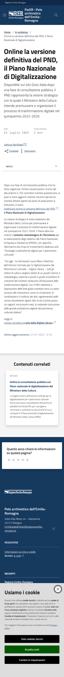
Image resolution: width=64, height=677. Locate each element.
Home (7, 32)
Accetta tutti (32, 649)
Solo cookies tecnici (32, 639)
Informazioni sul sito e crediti (20, 552)
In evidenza (21, 32)
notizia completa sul (28, 323)
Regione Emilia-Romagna (15, 2)
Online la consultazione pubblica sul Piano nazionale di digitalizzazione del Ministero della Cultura (31, 386)
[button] (56, 15)
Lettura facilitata (13, 145)
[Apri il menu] (5, 15)
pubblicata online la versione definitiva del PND (29, 209)
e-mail (17, 556)
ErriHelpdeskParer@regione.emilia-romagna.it (24, 529)
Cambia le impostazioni (32, 660)
